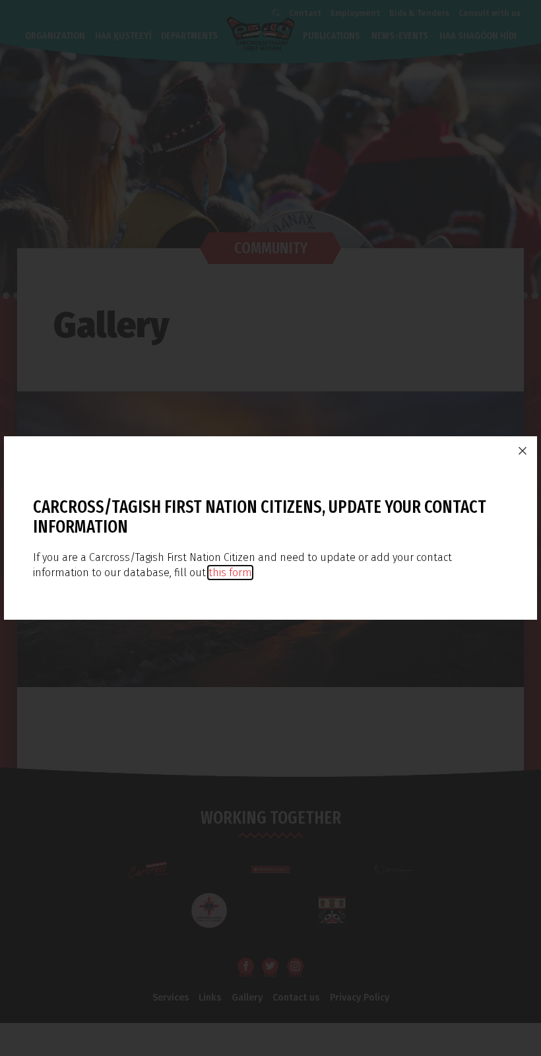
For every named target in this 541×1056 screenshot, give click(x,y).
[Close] (522, 450)
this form (230, 572)
